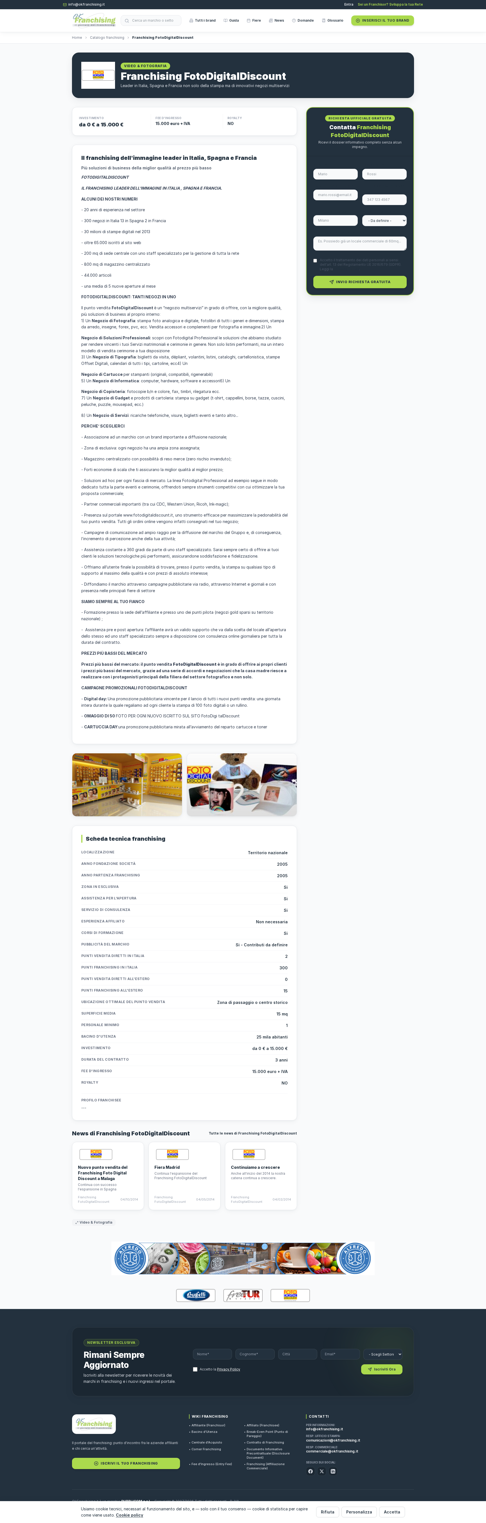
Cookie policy (129, 1515)
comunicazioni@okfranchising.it (333, 1440)
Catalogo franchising (107, 37)
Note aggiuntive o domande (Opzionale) (353, 233)
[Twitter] (321, 1471)
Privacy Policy (346, 269)
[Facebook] (310, 1471)
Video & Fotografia (96, 1222)
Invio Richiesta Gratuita (363, 282)
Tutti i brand (205, 20)
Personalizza (359, 1512)
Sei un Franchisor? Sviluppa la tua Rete (390, 4)
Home (77, 37)
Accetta (392, 1512)
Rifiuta (327, 1512)
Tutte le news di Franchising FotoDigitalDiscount (253, 1133)
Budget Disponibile (381, 212)
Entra (348, 4)
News (279, 20)
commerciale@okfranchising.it (332, 1451)
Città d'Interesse (331, 212)
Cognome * (373, 165)
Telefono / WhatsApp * (383, 188)
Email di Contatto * (333, 186)
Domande (306, 20)
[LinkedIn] (333, 1471)
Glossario (335, 20)
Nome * (320, 165)
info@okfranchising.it (86, 4)
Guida (234, 20)
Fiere (256, 20)
